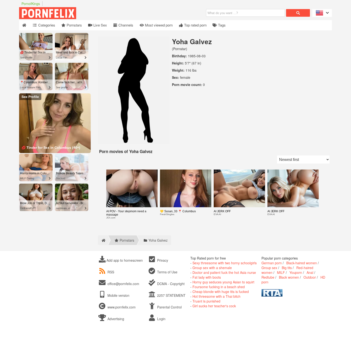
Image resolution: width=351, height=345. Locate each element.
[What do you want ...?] (298, 13)
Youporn (295, 272)
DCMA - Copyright (170, 283)
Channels (125, 24)
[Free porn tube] (71, 17)
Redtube (267, 277)
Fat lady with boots (206, 277)
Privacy (162, 260)
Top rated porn (195, 24)
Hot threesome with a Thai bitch (216, 296)
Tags (221, 24)
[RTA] (271, 295)
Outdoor (309, 277)
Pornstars (74, 24)
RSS (110, 272)
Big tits (287, 267)
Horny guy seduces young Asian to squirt (223, 282)
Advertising (115, 318)
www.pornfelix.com (121, 307)
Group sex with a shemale (212, 267)
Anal (310, 272)
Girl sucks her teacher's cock (214, 305)
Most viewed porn (158, 24)
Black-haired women (301, 262)
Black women (289, 277)
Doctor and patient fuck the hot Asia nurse (224, 272)
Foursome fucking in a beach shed (218, 286)
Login (160, 318)
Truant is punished (206, 301)
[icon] (24, 25)
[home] (103, 240)
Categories (46, 24)
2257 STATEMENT (171, 295)
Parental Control (169, 307)
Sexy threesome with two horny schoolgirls (224, 262)
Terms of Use (166, 272)
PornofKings (30, 3)
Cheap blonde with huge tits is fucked (220, 291)
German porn (271, 262)
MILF (281, 272)
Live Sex (99, 24)
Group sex (269, 267)
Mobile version (117, 295)
